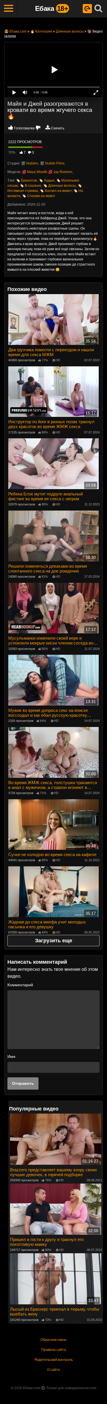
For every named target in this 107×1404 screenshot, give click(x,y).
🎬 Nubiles (29, 163)
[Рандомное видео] (87, 8)
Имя (11, 1056)
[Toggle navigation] (8, 8)
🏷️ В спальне (30, 186)
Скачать (57, 128)
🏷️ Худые (46, 180)
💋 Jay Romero (60, 172)
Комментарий (20, 985)
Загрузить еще (53, 940)
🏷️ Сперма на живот (38, 196)
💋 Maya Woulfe (34, 172)
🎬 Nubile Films (52, 163)
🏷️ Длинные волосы (59, 186)
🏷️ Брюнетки (26, 180)
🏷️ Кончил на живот (56, 191)
